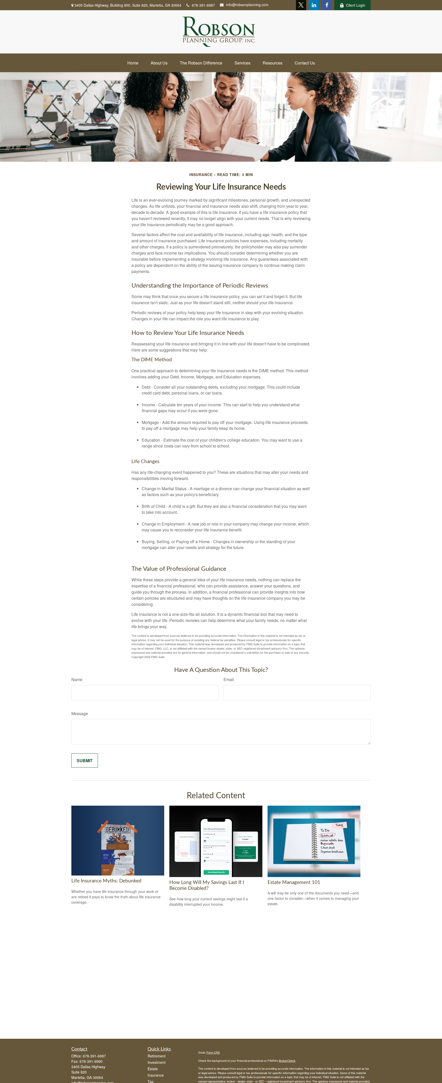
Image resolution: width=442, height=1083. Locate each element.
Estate (153, 1068)
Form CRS (213, 1052)
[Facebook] (327, 5)
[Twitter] (301, 5)
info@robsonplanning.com (247, 4)
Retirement (156, 1055)
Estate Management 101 (294, 882)
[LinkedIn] (314, 5)
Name (76, 679)
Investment (156, 1062)
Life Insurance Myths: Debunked (106, 881)
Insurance (156, 1075)
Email (229, 679)
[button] (133, 63)
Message (79, 713)
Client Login (355, 5)
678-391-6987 (203, 5)
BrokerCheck (287, 1060)
